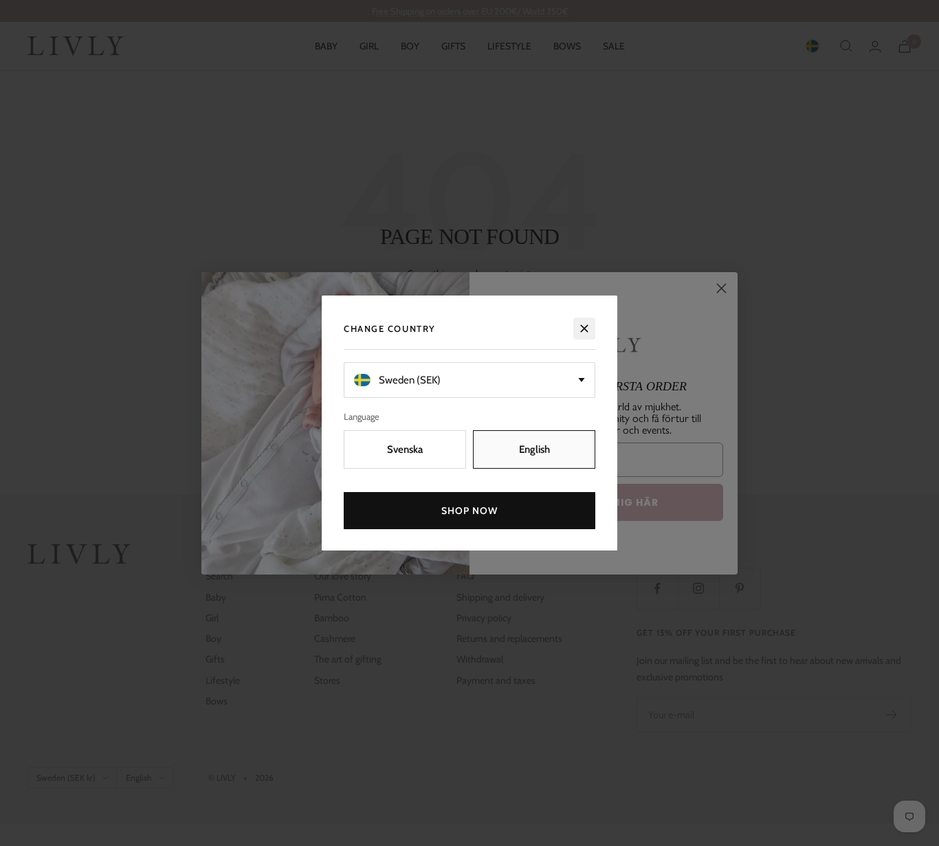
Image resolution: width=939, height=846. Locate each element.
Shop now (469, 510)
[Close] (584, 328)
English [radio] (534, 449)
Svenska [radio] (405, 449)
